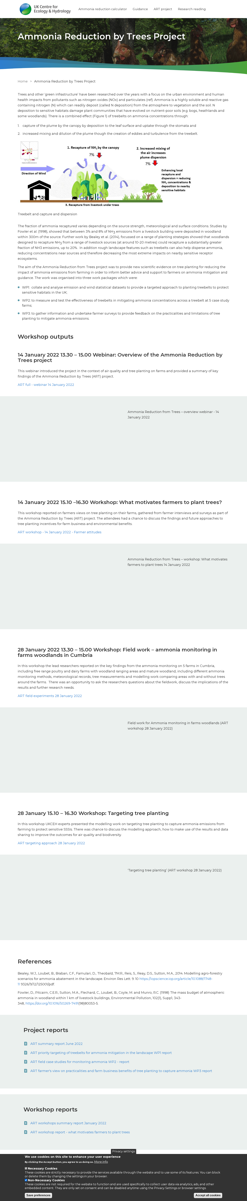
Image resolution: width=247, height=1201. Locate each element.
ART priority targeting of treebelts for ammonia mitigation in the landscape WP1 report (101, 1053)
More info (101, 1161)
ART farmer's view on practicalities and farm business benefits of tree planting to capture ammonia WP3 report (121, 1071)
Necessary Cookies (42, 1168)
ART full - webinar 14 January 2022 (46, 385)
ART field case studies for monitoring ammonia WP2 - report (79, 1062)
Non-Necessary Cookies (46, 1180)
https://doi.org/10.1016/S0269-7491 (51, 1003)
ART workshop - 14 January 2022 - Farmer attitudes (59, 532)
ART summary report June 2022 (56, 1044)
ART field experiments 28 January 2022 (50, 696)
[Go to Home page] (45, 9)
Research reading (192, 9)
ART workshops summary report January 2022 (68, 1123)
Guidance (140, 9)
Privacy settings (123, 1151)
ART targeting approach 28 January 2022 (51, 843)
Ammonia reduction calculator (102, 9)
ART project (163, 9)
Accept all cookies (208, 1195)
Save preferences (38, 1195)
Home (23, 81)
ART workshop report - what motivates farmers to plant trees (80, 1132)
